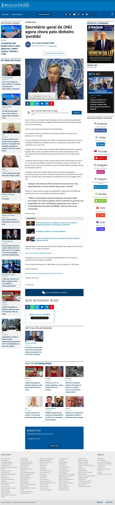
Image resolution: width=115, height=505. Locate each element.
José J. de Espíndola (45, 481)
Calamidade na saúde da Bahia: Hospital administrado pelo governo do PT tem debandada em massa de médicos (11, 341)
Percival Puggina (64, 488)
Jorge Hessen (43, 476)
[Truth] (95, 14)
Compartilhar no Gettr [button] (51, 103)
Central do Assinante (103, 469)
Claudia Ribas (24, 460)
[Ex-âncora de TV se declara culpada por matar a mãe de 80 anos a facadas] (54, 371)
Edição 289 (92, 65)
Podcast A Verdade (95, 95)
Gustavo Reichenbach (26, 491)
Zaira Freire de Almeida (84, 486)
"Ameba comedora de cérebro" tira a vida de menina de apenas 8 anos (33, 415)
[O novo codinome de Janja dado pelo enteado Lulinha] (11, 161)
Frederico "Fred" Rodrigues (28, 484)
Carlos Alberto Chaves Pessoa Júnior (8, 483)
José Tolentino (44, 484)
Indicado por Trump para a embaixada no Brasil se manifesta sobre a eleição (74, 415)
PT (3, 332)
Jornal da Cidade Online (44, 43)
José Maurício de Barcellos (48, 483)
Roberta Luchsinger (8, 194)
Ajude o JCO (100, 467)
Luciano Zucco (63, 469)
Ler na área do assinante (54, 53)
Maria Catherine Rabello (66, 479)
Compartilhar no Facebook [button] (27, 103)
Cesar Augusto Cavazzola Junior (8, 495)
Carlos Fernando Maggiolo (9, 488)
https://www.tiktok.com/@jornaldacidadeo (38, 253)
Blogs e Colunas (17, 14)
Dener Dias (23, 470)
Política (3, 40)
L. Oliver (61, 460)
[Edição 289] (100, 44)
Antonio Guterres (30, 343)
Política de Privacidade (104, 462)
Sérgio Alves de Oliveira (85, 472)
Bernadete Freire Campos (8, 474)
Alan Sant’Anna (5, 458)
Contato (100, 470)
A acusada (5, 199)
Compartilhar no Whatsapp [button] (32, 103)
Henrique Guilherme (45, 460)
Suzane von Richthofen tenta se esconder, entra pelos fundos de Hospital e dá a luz (58, 239)
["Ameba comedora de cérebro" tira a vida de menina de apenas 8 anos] (34, 401)
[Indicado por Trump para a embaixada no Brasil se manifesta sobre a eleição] (74, 401)
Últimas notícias (11, 60)
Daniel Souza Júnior (26, 469)
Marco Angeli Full (64, 477)
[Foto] (54, 79)
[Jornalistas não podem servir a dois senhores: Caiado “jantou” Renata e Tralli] (11, 31)
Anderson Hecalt (6, 465)
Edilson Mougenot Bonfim (27, 472)
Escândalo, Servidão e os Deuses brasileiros (51, 231)
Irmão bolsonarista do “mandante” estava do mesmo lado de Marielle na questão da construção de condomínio (56, 224)
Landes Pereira (63, 462)
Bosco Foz (4, 476)
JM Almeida (43, 467)
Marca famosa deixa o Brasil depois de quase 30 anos (10, 222)
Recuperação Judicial (8, 274)
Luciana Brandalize (64, 467)
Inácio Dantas (44, 464)
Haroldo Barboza (25, 493)
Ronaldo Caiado (7, 107)
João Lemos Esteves (45, 470)
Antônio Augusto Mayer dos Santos (9, 468)
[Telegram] (82, 14)
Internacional (30, 22)
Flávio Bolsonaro (7, 77)
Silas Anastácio (82, 474)
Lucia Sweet (62, 465)
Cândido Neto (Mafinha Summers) (7, 480)
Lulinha (4, 302)
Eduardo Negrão (25, 476)
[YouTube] (74, 14)
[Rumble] (87, 14)
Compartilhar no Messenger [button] (42, 103)
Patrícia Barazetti (64, 486)
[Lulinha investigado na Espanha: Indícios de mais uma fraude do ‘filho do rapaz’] (11, 296)
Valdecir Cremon (83, 477)
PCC (3, 135)
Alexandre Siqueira (6, 464)
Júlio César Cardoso (46, 489)
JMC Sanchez (43, 469)
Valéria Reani (82, 479)
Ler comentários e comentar (56, 292)
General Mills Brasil (8, 215)
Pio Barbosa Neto (64, 489)
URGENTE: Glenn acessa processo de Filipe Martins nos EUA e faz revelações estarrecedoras (54, 416)
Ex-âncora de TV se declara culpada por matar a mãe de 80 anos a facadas (54, 386)
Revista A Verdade (97, 23)
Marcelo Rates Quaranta (66, 476)
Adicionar (77, 112)
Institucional (101, 460)
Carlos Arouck (5, 486)
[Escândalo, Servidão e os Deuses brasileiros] (30, 231)
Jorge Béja (43, 474)
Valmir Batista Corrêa (84, 481)
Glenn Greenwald (50, 408)
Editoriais (5, 14)
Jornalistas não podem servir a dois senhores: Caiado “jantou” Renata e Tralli (10, 48)
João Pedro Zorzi (45, 472)
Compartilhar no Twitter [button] (37, 103)
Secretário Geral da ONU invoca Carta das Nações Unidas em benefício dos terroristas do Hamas (33, 351)
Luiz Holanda (62, 472)
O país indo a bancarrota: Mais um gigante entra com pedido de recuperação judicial (10, 282)
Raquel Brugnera (83, 460)
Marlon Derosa (63, 481)
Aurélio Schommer (6, 470)
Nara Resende (63, 484)
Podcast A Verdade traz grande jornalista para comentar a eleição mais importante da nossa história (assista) (100, 104)
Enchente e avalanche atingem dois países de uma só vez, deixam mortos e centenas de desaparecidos (73, 387)
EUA (26, 408)
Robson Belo (82, 469)
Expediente (100, 458)
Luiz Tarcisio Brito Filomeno (67, 474)
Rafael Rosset (82, 458)
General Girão (24, 486)
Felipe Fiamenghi (24, 483)
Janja (3, 169)
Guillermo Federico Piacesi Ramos (27, 488)
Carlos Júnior (5, 489)
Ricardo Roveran (83, 464)
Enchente (68, 378)
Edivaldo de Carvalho (26, 474)
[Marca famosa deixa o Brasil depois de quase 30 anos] (11, 209)
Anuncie (99, 472)
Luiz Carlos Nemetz (64, 470)
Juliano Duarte (44, 488)
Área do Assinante (44, 14)
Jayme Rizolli (43, 465)
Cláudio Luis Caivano (26, 462)
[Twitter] (70, 14)
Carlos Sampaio (5, 491)
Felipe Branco (24, 481)
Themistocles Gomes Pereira (86, 476)
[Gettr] (91, 14)
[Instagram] (78, 14)
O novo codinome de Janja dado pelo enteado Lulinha (11, 174)
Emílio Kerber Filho (25, 477)
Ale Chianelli (4, 460)
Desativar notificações (104, 474)
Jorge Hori (43, 477)
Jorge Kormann (44, 479)
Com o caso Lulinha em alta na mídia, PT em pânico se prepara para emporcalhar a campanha (11, 85)
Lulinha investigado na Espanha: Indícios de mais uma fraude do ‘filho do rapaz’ (10, 310)
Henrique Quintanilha (46, 462)
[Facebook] (66, 14)
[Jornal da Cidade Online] (28, 44)
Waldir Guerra (82, 484)
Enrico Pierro (24, 479)
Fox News (48, 378)
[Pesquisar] (112, 14)
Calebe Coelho (5, 477)
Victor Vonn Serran (84, 483)
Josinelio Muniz (44, 486)
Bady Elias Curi (5, 472)
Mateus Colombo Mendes (66, 483)
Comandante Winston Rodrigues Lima (26, 464)
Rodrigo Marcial (83, 470)
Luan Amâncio (63, 464)
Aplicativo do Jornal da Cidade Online (104, 464)
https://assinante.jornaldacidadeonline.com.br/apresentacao (44, 273)
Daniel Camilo (24, 467)
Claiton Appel (24, 458)
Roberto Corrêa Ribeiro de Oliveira (86, 466)
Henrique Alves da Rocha (47, 458)
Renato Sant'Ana (83, 462)
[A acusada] (11, 186)
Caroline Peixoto (6, 493)
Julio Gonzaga (63, 458)
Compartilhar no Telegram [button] (46, 103)
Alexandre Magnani (6, 462)
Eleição (67, 408)
